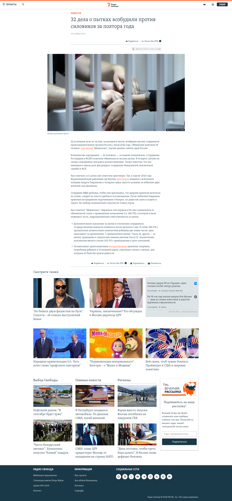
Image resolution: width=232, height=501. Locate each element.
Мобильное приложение (45, 475)
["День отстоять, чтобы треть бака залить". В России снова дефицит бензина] (137, 434)
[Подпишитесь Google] (118, 476)
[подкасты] (213, 5)
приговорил (122, 179)
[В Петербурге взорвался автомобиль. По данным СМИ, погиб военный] (94, 396)
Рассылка (79, 486)
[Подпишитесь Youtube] (137, 476)
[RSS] (156, 476)
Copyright (79, 491)
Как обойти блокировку (86, 481)
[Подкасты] (163, 476)
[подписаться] (169, 476)
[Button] (132, 41)
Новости (76, 13)
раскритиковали (118, 246)
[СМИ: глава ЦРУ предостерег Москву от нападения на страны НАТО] (94, 434)
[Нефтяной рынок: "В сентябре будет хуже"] (52, 396)
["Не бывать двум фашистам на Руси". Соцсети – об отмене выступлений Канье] (59, 293)
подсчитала (87, 148)
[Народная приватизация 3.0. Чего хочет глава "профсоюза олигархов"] (59, 343)
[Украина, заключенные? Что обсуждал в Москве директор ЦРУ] (116, 293)
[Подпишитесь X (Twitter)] (131, 476)
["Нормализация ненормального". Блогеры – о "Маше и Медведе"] (116, 343)
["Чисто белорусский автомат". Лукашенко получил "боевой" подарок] (52, 430)
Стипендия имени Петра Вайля (48, 481)
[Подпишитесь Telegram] (144, 476)
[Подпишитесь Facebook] (124, 476)
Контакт (37, 491)
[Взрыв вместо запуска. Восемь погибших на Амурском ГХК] (137, 396)
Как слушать (80, 475)
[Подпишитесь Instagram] (150, 476)
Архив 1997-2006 (41, 486)
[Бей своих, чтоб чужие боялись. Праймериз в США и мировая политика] (172, 343)
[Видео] (205, 5)
